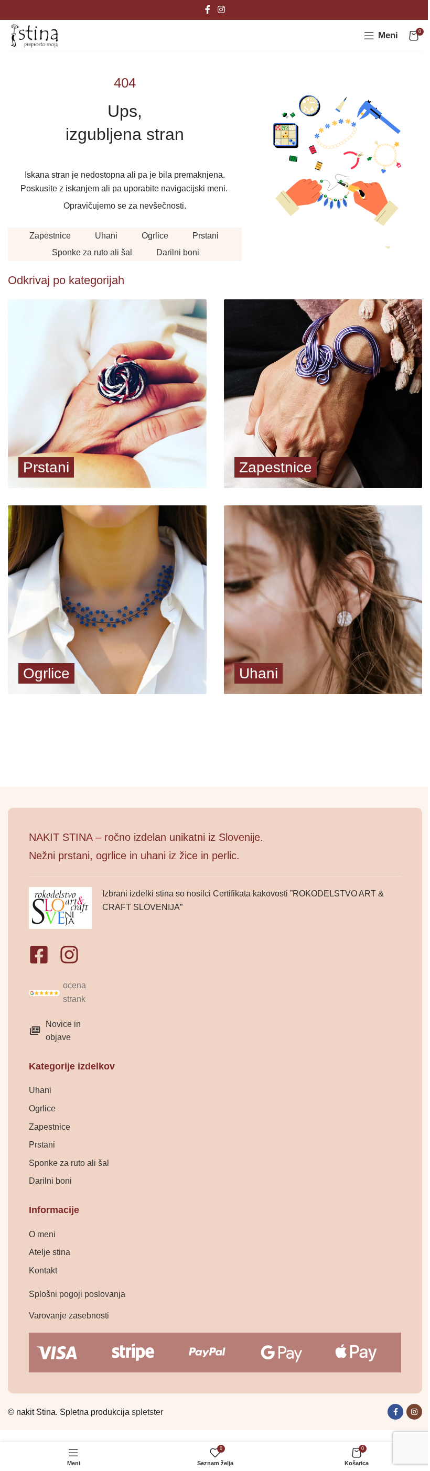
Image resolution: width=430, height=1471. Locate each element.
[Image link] (44, 992)
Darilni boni (177, 252)
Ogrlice (155, 235)
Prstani (205, 235)
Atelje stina (49, 1252)
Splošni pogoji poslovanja (77, 1294)
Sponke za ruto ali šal (92, 252)
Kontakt (43, 1270)
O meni (42, 1234)
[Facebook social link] (207, 10)
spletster (147, 1412)
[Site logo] (34, 34)
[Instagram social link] (221, 10)
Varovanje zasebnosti (69, 1315)
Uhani (106, 235)
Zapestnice (50, 235)
